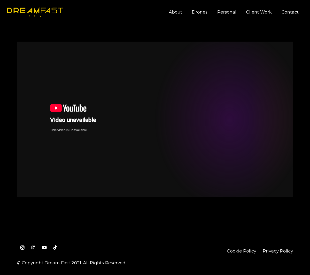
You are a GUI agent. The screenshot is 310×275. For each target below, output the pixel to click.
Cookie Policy (241, 251)
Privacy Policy (278, 251)
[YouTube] (44, 247)
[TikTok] (55, 247)
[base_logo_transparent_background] (35, 12)
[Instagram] (22, 247)
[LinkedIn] (33, 247)
